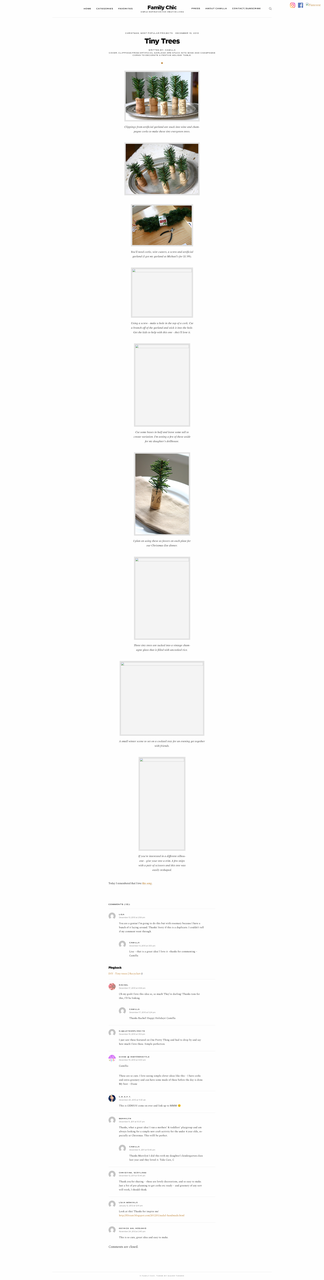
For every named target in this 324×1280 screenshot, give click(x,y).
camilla (170, 50)
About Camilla (216, 8)
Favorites (125, 9)
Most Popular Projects (157, 33)
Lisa (122, 914)
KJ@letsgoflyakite (132, 1031)
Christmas (132, 33)
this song (147, 883)
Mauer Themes (176, 1276)
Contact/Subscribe (246, 8)
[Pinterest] (313, 5)
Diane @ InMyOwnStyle (134, 1057)
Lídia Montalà (128, 1202)
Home (87, 9)
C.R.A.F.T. (125, 1097)
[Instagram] (292, 5)
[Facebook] (300, 5)
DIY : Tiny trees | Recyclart (125, 974)
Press (196, 8)
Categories (104, 9)
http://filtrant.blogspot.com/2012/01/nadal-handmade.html (151, 1215)
